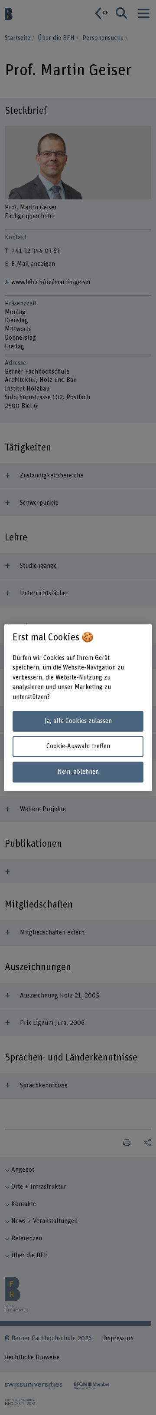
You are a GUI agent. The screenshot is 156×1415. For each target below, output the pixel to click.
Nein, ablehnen (78, 772)
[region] (78, 707)
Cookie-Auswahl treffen (78, 746)
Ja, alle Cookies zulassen (78, 721)
